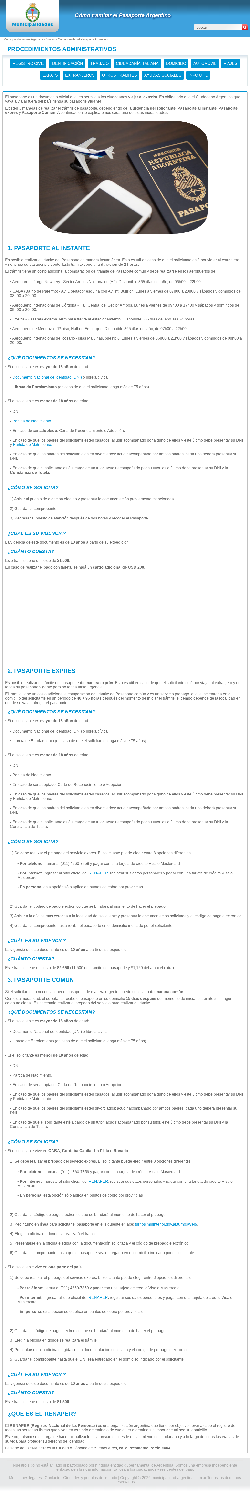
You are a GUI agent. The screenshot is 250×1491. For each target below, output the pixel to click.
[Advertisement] (123, 617)
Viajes (50, 39)
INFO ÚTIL (198, 75)
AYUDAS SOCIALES (162, 75)
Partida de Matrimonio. (32, 444)
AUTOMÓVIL (204, 63)
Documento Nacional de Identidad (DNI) (47, 377)
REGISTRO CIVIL (28, 63)
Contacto (52, 1478)
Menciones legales (25, 1478)
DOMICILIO (176, 63)
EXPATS (50, 75)
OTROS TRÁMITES (119, 75)
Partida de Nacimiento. (32, 421)
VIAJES (230, 63)
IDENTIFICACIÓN (67, 63)
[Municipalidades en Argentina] (32, 25)
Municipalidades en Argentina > (25, 39)
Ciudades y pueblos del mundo (90, 1478)
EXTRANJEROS (80, 75)
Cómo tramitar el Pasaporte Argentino (123, 15)
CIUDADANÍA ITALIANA (137, 63)
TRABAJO (99, 63)
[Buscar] (245, 27)
